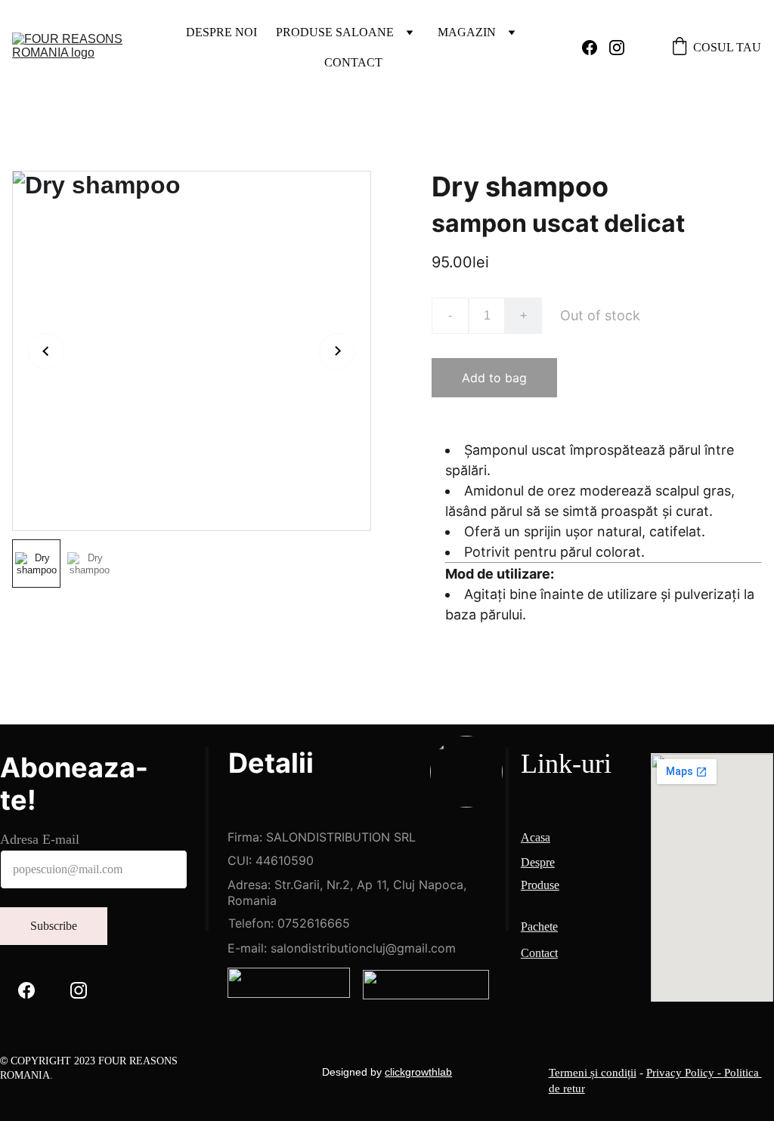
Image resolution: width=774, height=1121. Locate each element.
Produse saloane (335, 32)
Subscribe (53, 925)
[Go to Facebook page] (595, 47)
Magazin (467, 32)
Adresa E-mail (39, 839)
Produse (540, 885)
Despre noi (221, 32)
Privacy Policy (680, 1073)
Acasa (535, 837)
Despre (538, 862)
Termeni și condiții (592, 1073)
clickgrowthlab (418, 1072)
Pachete (539, 926)
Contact (353, 62)
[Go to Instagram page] (616, 47)
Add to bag (494, 377)
